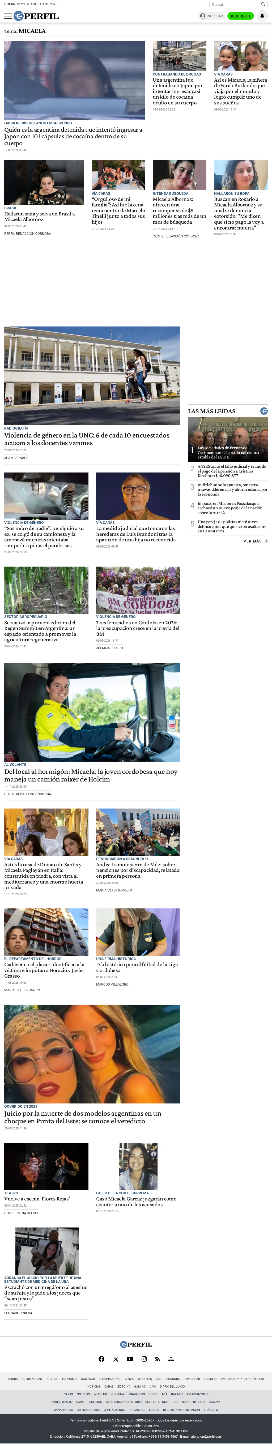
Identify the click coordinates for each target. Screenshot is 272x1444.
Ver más (253, 541)
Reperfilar (192, 1379)
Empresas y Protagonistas (242, 1379)
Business (211, 1379)
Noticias (94, 1386)
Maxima (214, 1402)
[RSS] (157, 1359)
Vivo (153, 1386)
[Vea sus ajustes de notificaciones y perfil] (262, 16)
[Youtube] (130, 1359)
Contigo (95, 1402)
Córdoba (173, 1379)
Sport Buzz (180, 1402)
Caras (109, 1386)
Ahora (13, 1379)
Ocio (159, 1379)
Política (52, 1379)
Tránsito (211, 1410)
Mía (164, 1394)
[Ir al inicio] (36, 16)
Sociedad (88, 1379)
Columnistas (32, 1379)
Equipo (154, 1410)
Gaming (140, 1386)
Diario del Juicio (172, 1386)
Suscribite (241, 16)
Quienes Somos (88, 1410)
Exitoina (123, 1386)
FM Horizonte (198, 1394)
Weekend (100, 1394)
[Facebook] (101, 1359)
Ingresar (215, 16)
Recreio (199, 1402)
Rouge (153, 1394)
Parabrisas (136, 1394)
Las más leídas (211, 411)
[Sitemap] (171, 1359)
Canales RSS (63, 1410)
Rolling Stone (156, 1402)
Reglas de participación (181, 1410)
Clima (129, 1379)
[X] (115, 1359)
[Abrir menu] (8, 16)
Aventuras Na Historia (124, 1402)
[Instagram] (144, 1359)
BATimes (177, 1394)
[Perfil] (136, 1346)
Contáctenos (114, 1410)
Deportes (144, 1379)
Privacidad (137, 1410)
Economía (69, 1379)
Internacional (110, 1379)
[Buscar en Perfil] (263, 4)
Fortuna (117, 1394)
